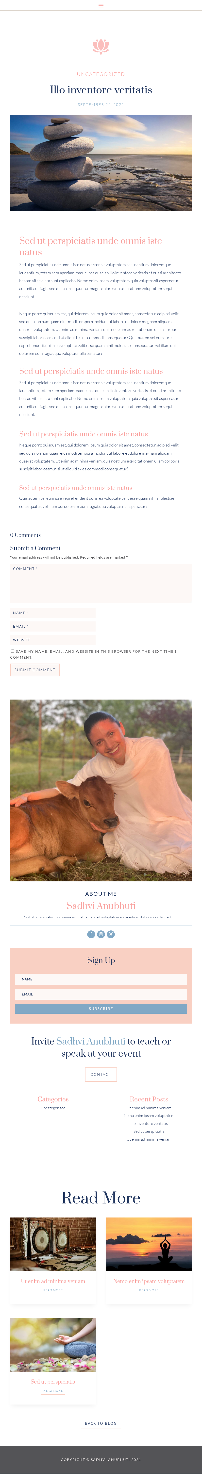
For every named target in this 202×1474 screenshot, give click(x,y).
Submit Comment (35, 670)
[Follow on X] (111, 934)
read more (53, 1290)
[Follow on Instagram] (101, 934)
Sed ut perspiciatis (149, 1131)
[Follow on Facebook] (91, 934)
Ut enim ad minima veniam (149, 1107)
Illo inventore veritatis (149, 1123)
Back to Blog (101, 1423)
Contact (101, 1074)
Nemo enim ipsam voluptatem (149, 1115)
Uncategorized (101, 74)
